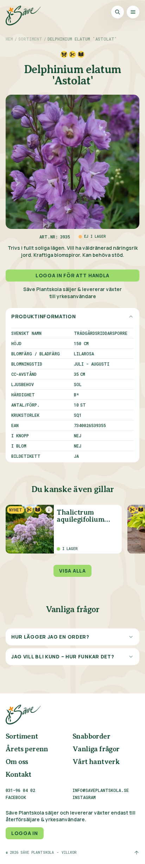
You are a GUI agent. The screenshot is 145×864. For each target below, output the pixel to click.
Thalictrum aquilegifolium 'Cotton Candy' (80, 516)
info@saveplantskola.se (100, 790)
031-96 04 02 (20, 790)
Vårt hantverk (95, 762)
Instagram (84, 797)
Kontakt (18, 775)
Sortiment (30, 39)
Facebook (16, 797)
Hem (9, 39)
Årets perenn (27, 749)
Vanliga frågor (96, 749)
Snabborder (91, 736)
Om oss (17, 762)
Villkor (69, 852)
